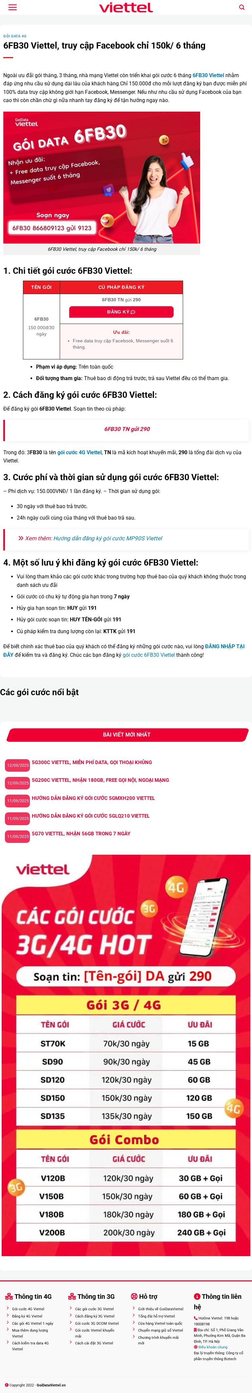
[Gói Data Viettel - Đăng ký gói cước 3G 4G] (126, 7)
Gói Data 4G (15, 36)
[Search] (242, 7)
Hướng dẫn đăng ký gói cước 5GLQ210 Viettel (91, 816)
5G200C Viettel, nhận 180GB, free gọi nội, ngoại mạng (100, 780)
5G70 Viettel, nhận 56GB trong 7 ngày (81, 834)
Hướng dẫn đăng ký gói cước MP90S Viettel (107, 538)
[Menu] (12, 7)
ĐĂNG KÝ (119, 311)
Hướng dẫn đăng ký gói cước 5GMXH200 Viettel (93, 798)
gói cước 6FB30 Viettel (149, 655)
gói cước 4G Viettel (79, 452)
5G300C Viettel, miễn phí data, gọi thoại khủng (92, 762)
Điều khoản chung (212, 1347)
